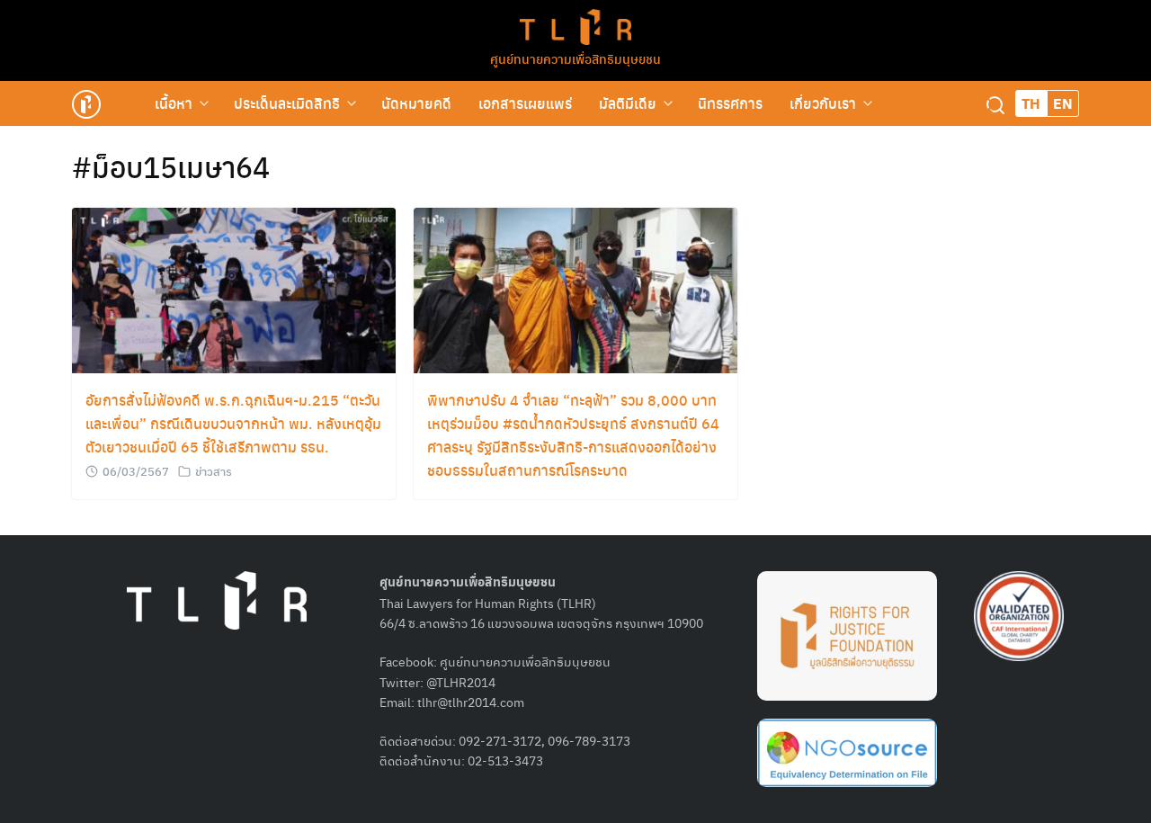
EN (1063, 103)
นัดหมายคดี (416, 103)
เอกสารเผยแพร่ (525, 103)
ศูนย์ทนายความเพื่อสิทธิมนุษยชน (575, 58)
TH (1031, 103)
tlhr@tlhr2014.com (470, 702)
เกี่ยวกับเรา (823, 103)
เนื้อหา (173, 103)
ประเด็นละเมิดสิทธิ (287, 103)
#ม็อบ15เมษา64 (171, 166)
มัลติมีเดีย (627, 103)
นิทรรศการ (730, 103)
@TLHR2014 (460, 682)
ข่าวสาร (213, 470)
